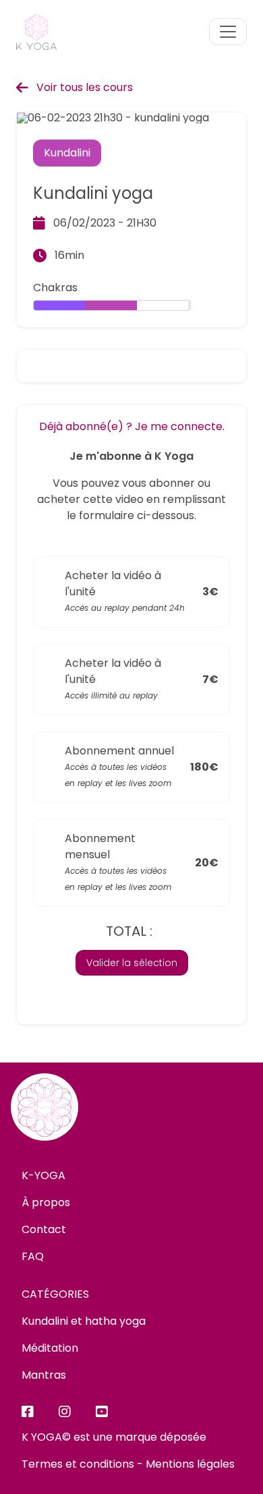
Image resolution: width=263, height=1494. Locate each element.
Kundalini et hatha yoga (84, 1321)
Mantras (44, 1375)
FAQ (33, 1256)
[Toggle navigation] (228, 31)
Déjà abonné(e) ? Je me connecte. (132, 426)
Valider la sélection (131, 962)
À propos (46, 1202)
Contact (44, 1229)
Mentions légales (190, 1464)
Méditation (50, 1348)
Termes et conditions (78, 1464)
